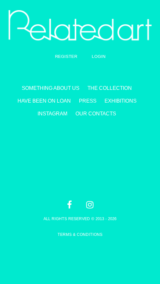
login (98, 56)
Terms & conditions (80, 234)
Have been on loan (44, 101)
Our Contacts (96, 114)
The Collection (109, 88)
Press (87, 101)
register (66, 56)
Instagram (52, 114)
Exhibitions (121, 101)
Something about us (50, 88)
